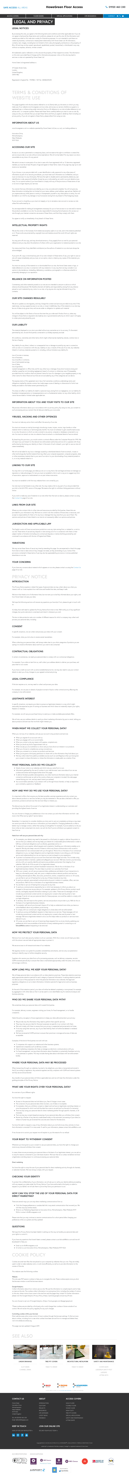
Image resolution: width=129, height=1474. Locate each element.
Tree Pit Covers (51, 1361)
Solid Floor (70, 1403)
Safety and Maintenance (104, 1361)
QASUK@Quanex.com (22, 1420)
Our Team (42, 1405)
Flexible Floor (71, 1405)
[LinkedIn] (13, 1435)
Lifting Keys (103, 1375)
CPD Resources (90, 16)
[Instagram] (17, 1435)
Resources (42, 1410)
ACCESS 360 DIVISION (65, 1390)
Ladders (104, 1372)
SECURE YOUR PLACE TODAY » (48, 1430)
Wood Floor (70, 1408)
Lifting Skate (70, 1420)
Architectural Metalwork (77, 1361)
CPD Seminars (43, 1413)
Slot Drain (25, 1367)
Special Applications (64, 16)
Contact (111, 16)
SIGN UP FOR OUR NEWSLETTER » (22, 1430)
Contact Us (18, 498)
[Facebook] (22, 1435)
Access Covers (13, 16)
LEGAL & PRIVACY (72, 1443)
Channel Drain (25, 1370)
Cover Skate (104, 1367)
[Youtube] (26, 1435)
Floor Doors (39, 16)
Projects (42, 1408)
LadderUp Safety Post (104, 1370)
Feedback (42, 1418)
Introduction (44, 1403)
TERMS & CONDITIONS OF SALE (84, 1443)
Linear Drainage (25, 1361)
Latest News (43, 1415)
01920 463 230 (117, 7)
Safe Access (15, 7)
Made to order (51, 1367)
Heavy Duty (70, 1410)
